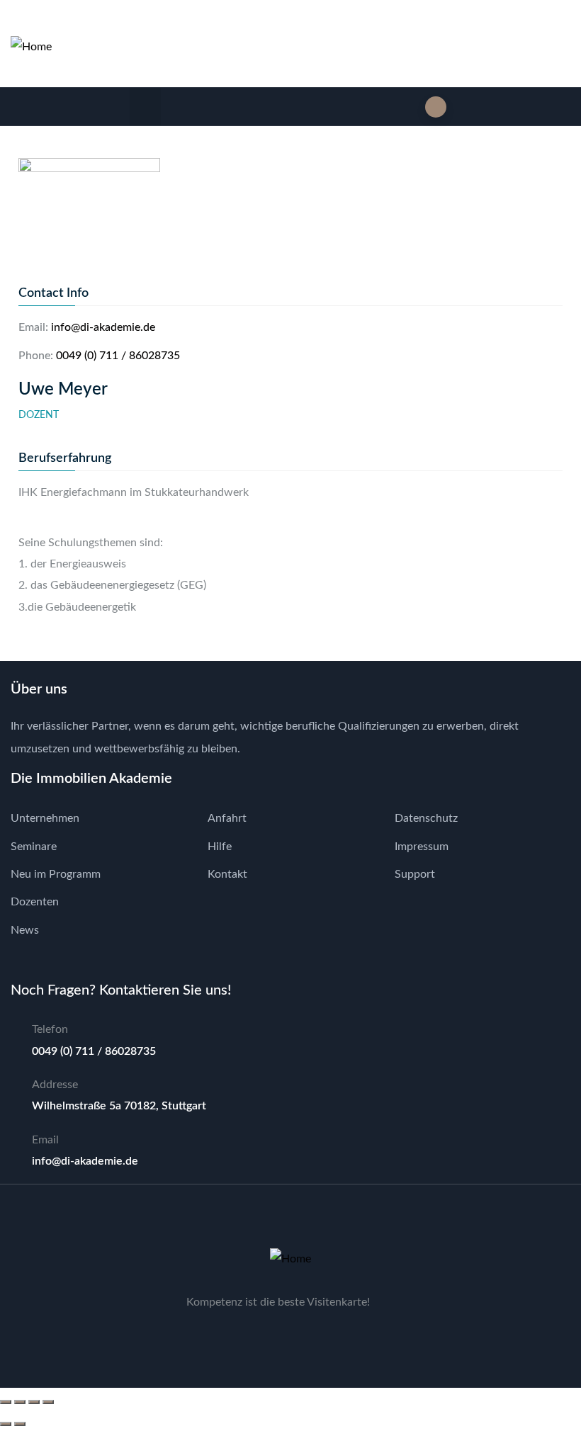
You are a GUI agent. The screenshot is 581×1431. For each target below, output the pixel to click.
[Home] (31, 46)
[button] (146, 106)
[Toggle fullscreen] (20, 1402)
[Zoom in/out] (5, 1402)
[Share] (34, 1402)
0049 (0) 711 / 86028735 (118, 355)
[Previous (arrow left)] (5, 1424)
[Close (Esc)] (48, 1402)
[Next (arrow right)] (20, 1424)
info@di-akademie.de (103, 327)
